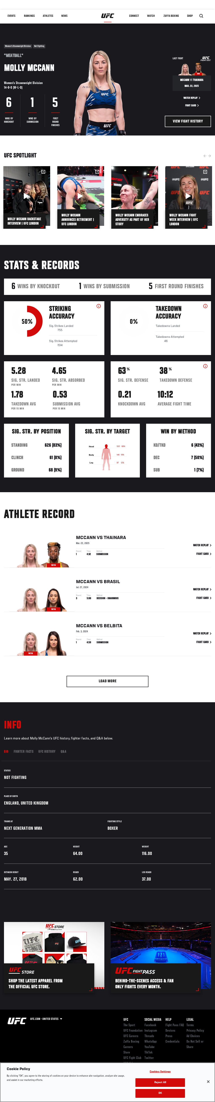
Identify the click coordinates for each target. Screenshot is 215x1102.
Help (168, 1020)
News (64, 16)
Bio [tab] (6, 752)
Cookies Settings (160, 1071)
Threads (149, 1036)
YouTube (149, 1047)
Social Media (152, 1020)
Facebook (150, 1025)
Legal (190, 1020)
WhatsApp (150, 1042)
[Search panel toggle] (201, 15)
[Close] (208, 1081)
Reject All (160, 1082)
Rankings (29, 16)
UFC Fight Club (132, 1058)
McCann (86, 537)
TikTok (148, 1053)
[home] (107, 16)
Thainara (115, 537)
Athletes (48, 16)
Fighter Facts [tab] (24, 752)
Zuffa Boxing (171, 16)
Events (11, 16)
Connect (134, 16)
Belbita (113, 626)
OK (160, 1093)
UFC (125, 1020)
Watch (151, 16)
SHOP (190, 16)
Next (209, 155)
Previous (204, 155)
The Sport (129, 1025)
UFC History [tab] (47, 752)
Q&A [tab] (63, 752)
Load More (108, 681)
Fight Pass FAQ (174, 1025)
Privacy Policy (195, 1031)
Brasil (112, 581)
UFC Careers (130, 1036)
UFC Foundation (133, 1031)
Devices (170, 1031)
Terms (190, 1025)
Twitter (149, 1058)
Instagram (150, 1031)
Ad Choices (193, 1036)
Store (126, 1053)
